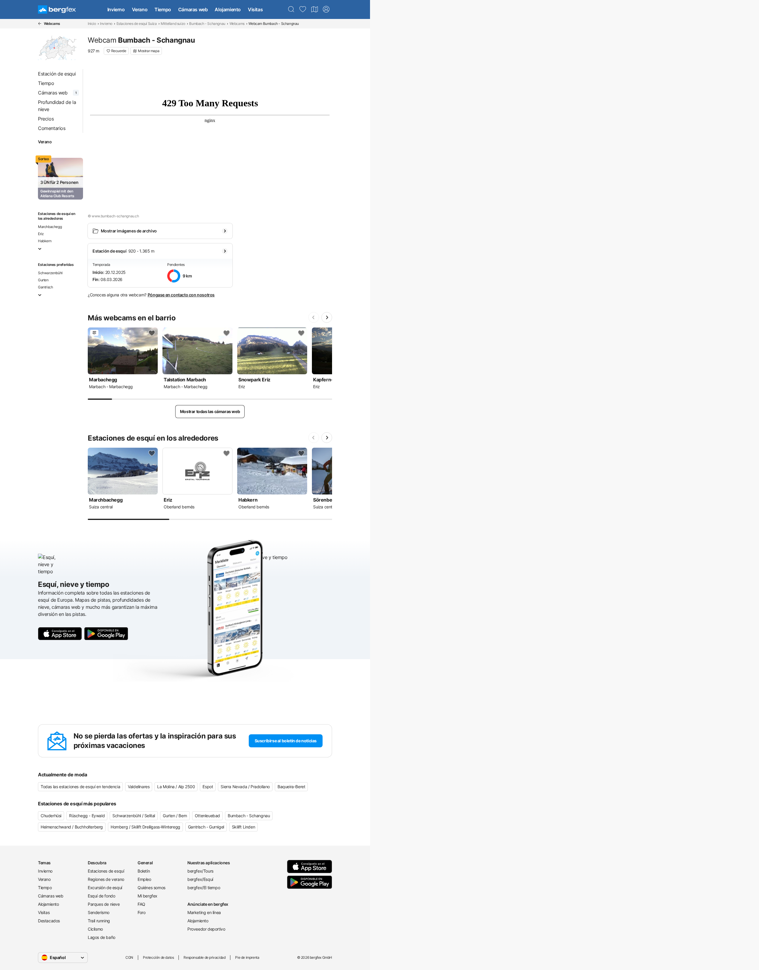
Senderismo (98, 912)
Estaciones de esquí (106, 870)
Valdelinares (138, 786)
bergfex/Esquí (200, 879)
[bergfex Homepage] (57, 9)
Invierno (116, 9)
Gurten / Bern (175, 815)
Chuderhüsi (51, 815)
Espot (207, 786)
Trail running (99, 920)
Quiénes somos (151, 887)
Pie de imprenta (247, 957)
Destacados (49, 920)
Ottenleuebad (207, 815)
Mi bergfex (147, 895)
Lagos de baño (101, 937)
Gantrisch (45, 287)
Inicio (92, 23)
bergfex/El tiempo (203, 887)
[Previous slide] (313, 317)
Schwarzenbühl (50, 273)
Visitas (255, 9)
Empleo (144, 879)
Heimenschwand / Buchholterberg (72, 826)
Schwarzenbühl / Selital (133, 815)
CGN (129, 957)
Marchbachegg (50, 226)
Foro (141, 912)
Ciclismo (95, 929)
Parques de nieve (104, 904)
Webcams (237, 23)
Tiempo (162, 9)
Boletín (144, 870)
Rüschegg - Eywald (87, 815)
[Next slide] (326, 317)
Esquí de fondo (101, 895)
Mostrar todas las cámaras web (210, 411)
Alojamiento (228, 9)
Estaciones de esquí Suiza (137, 23)
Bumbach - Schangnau (207, 23)
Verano (140, 9)
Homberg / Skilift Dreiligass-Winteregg (145, 826)
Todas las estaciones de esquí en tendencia (80, 786)
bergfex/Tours (200, 870)
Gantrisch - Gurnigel (206, 826)
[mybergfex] (326, 9)
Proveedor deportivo (206, 929)
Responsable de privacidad (204, 957)
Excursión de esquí (105, 887)
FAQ (141, 904)
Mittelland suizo (173, 23)
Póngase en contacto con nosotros (181, 294)
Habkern (44, 241)
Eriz (41, 234)
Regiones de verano (106, 879)
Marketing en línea (204, 912)
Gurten (43, 280)
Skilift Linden (243, 826)
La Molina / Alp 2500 (176, 786)
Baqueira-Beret (291, 786)
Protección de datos (158, 957)
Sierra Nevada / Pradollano (245, 786)
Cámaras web (193, 9)
